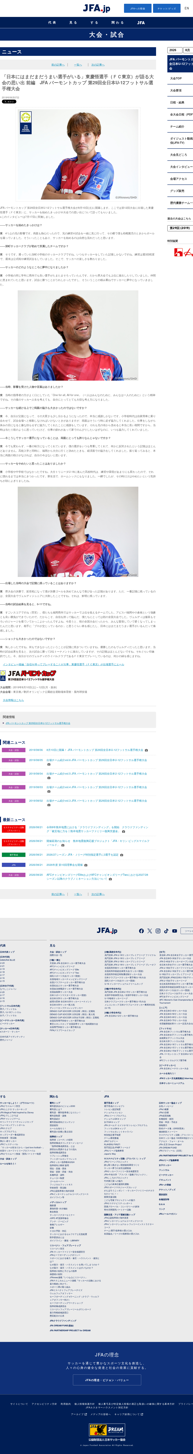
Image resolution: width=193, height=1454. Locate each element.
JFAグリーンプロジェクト (116, 1161)
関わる (118, 22)
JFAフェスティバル (9, 1144)
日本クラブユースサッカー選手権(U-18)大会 (125, 977)
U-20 (2, 991)
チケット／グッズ (167, 1189)
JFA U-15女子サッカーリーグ (173, 980)
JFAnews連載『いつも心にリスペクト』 (68, 1277)
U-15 (2, 980)
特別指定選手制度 (112, 1134)
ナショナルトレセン (113, 1112)
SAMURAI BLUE (7, 959)
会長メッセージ (166, 1105)
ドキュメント (165, 1179)
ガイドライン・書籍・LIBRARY (64, 1240)
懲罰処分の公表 (57, 1315)
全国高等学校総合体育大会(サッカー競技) (124, 970)
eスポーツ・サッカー (10, 1031)
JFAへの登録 (137, 8)
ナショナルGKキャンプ (115, 1118)
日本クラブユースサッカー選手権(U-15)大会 (125, 1001)
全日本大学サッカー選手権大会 (64, 998)
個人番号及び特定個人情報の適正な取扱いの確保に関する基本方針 (136, 1403)
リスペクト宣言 (57, 1248)
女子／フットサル (8, 1015)
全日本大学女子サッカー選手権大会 (176, 964)
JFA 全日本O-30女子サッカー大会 (175, 958)
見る (73, 22)
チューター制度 (57, 1177)
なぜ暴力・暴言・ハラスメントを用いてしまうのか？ (75, 1264)
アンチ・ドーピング (59, 1221)
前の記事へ (58, 64)
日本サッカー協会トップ (170, 1102)
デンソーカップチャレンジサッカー (66, 1007)
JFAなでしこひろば (9, 1115)
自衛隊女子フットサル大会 (171, 1037)
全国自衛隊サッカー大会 (61, 991)
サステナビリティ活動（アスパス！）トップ (125, 1158)
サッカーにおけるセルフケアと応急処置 (68, 1233)
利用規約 (66, 1403)
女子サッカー (165, 1165)
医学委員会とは (57, 1237)
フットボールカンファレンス (63, 1158)
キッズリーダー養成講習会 (12, 1134)
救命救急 (54, 1211)
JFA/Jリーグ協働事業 (114, 1150)
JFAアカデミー (111, 1141)
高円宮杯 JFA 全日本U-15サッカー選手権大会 (126, 991)
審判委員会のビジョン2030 (62, 1105)
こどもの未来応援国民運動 (116, 1183)
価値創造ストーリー (168, 1131)
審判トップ (55, 1102)
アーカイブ (77, 1414)
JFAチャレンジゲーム (10, 1118)
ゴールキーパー (57, 1181)
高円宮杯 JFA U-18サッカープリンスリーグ (125, 961)
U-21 (2, 965)
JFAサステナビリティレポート (118, 1203)
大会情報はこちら (13, 700)
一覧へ (78, 64)
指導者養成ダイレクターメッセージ (66, 1142)
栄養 (52, 1227)
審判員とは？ (56, 1109)
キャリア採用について (127, 1414)
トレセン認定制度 (112, 1109)
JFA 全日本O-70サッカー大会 (173, 1020)
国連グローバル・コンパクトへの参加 (121, 1206)
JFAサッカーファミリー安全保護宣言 (121, 1171)
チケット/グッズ (167, 8)
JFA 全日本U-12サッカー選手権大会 (121, 1015)
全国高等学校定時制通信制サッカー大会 (123, 974)
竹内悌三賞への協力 (113, 1180)
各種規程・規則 (166, 1118)
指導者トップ (56, 1136)
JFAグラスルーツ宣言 (10, 1105)
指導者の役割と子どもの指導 (63, 1270)
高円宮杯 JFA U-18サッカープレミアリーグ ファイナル (130, 954)
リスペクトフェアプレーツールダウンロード (70, 1309)
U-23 (2, 962)
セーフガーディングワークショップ (66, 1302)
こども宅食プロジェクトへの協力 (119, 1199)
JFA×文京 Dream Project (170, 1144)
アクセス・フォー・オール (171, 1141)
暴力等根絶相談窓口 (59, 1312)
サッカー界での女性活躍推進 (117, 1167)
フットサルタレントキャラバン (118, 1131)
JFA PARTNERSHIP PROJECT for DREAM (70, 1330)
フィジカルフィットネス (61, 1184)
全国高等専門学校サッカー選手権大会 (67, 1020)
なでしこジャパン (8, 988)
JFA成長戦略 (165, 1115)
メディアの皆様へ (100, 1414)
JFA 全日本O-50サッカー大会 (173, 1013)
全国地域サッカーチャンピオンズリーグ (68, 978)
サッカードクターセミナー (62, 1214)
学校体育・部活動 (8, 1137)
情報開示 (163, 1125)
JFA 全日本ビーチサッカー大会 (173, 1068)
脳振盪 (53, 1205)
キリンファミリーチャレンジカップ (16, 1121)
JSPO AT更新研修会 (59, 1218)
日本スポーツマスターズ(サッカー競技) (68, 994)
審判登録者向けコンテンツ (62, 1121)
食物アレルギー (57, 1224)
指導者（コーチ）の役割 (61, 1139)
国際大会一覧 (56, 954)
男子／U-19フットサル (10, 1012)
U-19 (2, 968)
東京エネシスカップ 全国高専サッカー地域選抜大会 (74, 1023)
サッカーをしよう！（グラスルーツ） (17, 1102)
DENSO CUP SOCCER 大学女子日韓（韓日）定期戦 (74, 1017)
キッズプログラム (8, 1131)
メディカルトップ (58, 1202)
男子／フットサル (8, 1008)
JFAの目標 (164, 1112)
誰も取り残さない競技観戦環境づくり (121, 1164)
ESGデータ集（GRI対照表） (172, 1128)
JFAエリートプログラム (115, 1115)
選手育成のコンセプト (114, 1105)
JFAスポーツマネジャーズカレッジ (120, 1187)
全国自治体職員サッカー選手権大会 (66, 988)
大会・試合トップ (58, 951)
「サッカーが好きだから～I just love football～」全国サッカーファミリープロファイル (22, 1149)
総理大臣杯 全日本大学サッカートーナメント (71, 1001)
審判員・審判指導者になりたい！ (65, 1112)
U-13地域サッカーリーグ (116, 998)
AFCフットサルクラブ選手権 (172, 1060)
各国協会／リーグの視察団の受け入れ (121, 1233)
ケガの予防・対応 (58, 1230)
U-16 (2, 977)
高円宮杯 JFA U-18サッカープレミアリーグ (125, 958)
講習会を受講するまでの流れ (63, 1149)
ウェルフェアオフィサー (61, 1293)
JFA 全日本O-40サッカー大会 (173, 1010)
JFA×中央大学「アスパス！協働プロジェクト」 (126, 1174)
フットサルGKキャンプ (115, 1128)
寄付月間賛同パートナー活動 (117, 1209)
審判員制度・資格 (58, 1115)
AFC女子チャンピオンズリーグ (173, 996)
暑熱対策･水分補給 (58, 1208)
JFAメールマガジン (168, 1213)
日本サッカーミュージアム (171, 1083)
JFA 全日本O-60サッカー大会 (173, 1016)
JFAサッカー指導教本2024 (62, 1161)
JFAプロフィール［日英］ (171, 1150)
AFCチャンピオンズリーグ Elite (64, 969)
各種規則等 (164, 1199)
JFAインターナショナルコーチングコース (69, 1193)
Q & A (162, 1204)
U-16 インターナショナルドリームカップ (124, 983)
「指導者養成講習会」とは (62, 1145)
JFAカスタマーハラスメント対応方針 (107, 1407)
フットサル (164, 1170)
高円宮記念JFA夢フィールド (117, 1147)
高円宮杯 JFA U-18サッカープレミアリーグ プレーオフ (130, 964)
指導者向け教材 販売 (59, 1165)
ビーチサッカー (7, 1023)
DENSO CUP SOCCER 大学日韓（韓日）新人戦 (72, 1014)
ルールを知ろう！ (167, 1073)
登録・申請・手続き (168, 1121)
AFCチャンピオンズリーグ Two (64, 972)
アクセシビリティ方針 (44, 1403)
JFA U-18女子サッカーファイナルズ (176, 967)
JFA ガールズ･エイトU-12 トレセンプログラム (126, 1125)
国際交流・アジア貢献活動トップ (119, 1214)
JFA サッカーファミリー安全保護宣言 (67, 1251)
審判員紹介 (55, 1118)
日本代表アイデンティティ (12, 1036)
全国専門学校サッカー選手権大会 (65, 1026)
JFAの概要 (164, 1109)
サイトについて (19, 1403)
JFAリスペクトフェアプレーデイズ (66, 1290)
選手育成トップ (111, 1102)
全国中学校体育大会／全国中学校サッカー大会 (126, 994)
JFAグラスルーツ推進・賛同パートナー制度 (20, 1153)
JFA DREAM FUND (168, 1147)
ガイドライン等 (57, 1197)
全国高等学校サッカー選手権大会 (120, 967)
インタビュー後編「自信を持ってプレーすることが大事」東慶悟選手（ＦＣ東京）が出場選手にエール (63, 664)
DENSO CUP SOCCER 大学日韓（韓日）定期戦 (72, 1010)
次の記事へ (98, 64)
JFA (106, 1096)
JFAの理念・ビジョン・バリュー (107, 1380)
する (95, 22)
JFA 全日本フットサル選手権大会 (175, 1031)
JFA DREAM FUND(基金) (62, 1325)
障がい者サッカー (8, 1140)
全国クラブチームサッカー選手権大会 (67, 982)
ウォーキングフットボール (12, 1124)
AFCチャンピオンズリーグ (62, 966)
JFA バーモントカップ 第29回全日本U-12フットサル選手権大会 (38, 723)
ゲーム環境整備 (111, 1137)
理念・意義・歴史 (58, 1168)
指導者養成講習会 (58, 1152)
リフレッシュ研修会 (59, 1155)
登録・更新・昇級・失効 (61, 1171)
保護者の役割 (56, 1274)
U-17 (2, 974)
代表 (52, 22)
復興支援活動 (110, 1196)
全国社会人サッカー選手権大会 (64, 985)
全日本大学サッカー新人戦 (62, 1004)
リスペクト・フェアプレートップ (65, 1245)
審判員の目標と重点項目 (61, 1131)
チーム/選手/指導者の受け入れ (118, 1230)
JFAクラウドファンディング (63, 1320)
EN (187, 8)
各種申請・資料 (57, 1174)
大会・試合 (107, 34)
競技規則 (54, 1125)
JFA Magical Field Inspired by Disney (17, 1112)
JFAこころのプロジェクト (116, 1177)
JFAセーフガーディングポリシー (65, 1254)
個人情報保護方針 (84, 1403)
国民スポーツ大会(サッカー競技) (65, 975)
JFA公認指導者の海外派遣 (62, 1190)
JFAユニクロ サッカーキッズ (13, 1109)
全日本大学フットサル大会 (171, 1041)
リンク (162, 1208)
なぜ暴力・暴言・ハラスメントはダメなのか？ (71, 1267)
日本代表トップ (7, 951)
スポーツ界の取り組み (60, 1286)
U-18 (2, 971)
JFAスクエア (6, 1128)
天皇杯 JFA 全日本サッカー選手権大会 (68, 963)
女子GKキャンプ (111, 1121)
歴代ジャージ (6, 1039)
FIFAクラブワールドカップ (62, 1030)
